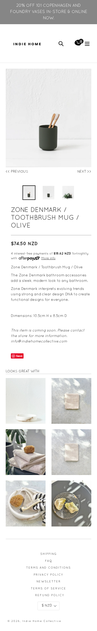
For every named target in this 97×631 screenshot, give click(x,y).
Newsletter (48, 581)
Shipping (48, 554)
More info (48, 258)
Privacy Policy (48, 575)
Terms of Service (48, 588)
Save (19, 356)
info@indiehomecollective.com (39, 341)
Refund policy (49, 595)
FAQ (48, 561)
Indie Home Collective (41, 621)
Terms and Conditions (48, 568)
